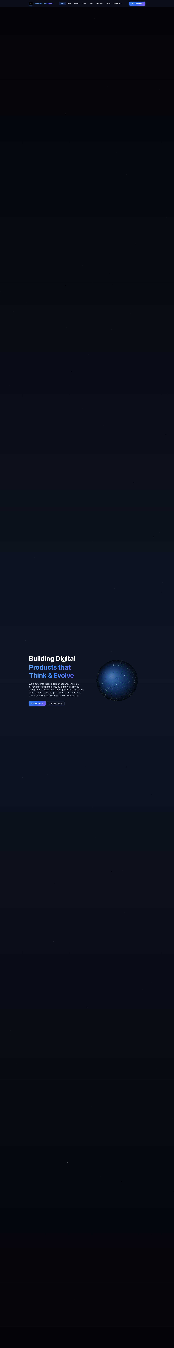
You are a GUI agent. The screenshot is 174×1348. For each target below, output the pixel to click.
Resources (118, 3)
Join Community (137, 4)
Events (84, 3)
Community (99, 3)
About (69, 3)
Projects (76, 3)
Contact (108, 3)
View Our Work (54, 703)
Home (62, 3)
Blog (91, 3)
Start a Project (36, 703)
